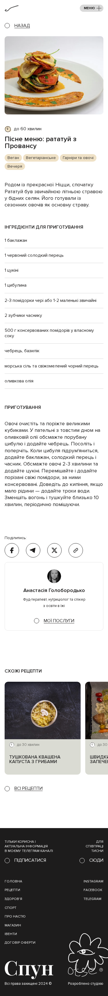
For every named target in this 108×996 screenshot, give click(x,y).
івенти (11, 934)
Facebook (93, 890)
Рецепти (12, 890)
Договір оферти (20, 943)
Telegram (92, 899)
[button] (91, 8)
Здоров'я (13, 899)
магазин (13, 925)
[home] (12, 8)
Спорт (10, 908)
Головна (13, 881)
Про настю (15, 916)
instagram (93, 881)
